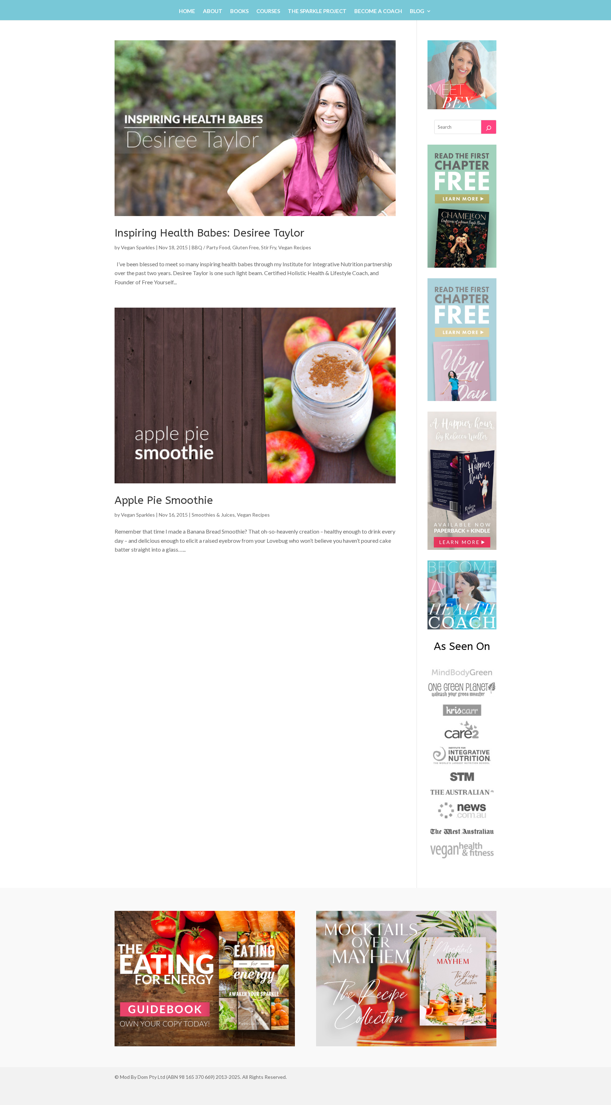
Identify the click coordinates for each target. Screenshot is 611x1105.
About (212, 11)
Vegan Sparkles (138, 247)
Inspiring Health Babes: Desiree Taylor (209, 233)
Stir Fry (268, 247)
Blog (417, 11)
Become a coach (378, 11)
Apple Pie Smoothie (164, 500)
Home (187, 11)
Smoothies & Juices (213, 515)
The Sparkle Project (317, 11)
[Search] (488, 127)
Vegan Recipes (294, 247)
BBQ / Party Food (211, 247)
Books (239, 11)
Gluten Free (245, 247)
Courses (268, 11)
